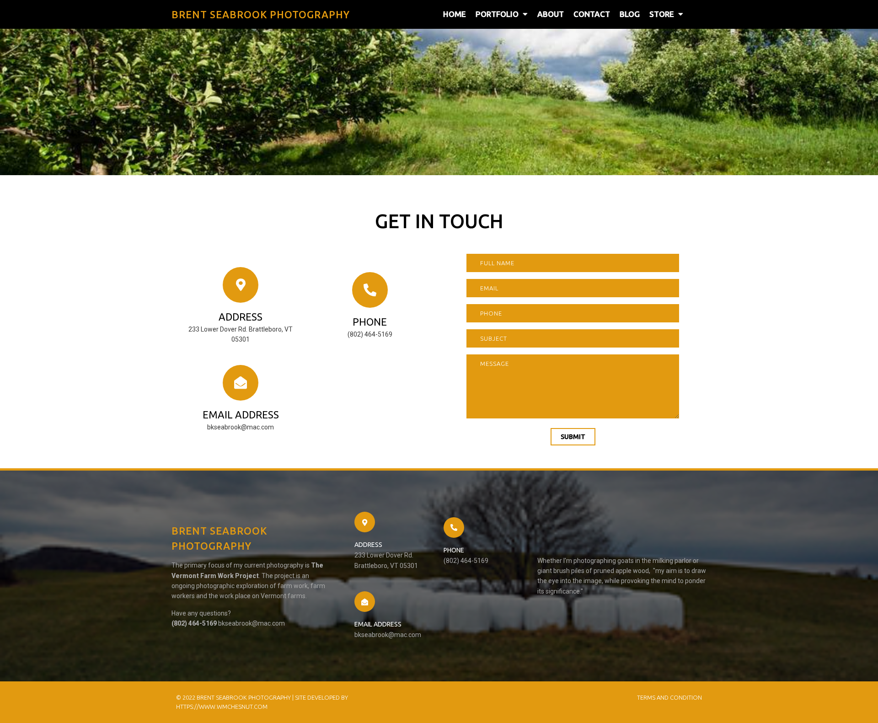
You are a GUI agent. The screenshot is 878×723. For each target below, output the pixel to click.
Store (661, 14)
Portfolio (497, 14)
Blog (630, 14)
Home (454, 14)
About (550, 14)
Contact (591, 14)
